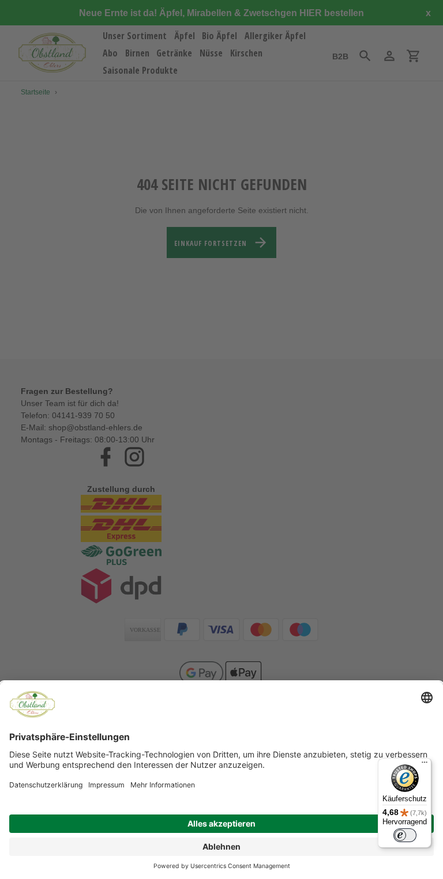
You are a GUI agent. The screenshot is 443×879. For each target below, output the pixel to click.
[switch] (404, 835)
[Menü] (424, 765)
